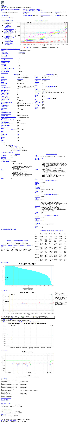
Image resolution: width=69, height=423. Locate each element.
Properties (9, 42)
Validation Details (9, 43)
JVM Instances (37, 156)
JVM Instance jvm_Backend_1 (51, 194)
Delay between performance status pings (9, 37)
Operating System (50, 74)
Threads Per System (5, 97)
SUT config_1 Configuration (7, 152)
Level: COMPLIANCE (6, 403)
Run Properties (4, 378)
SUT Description (8, 27)
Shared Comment (5, 126)
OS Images (3, 155)
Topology (9, 40)
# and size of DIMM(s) (6, 114)
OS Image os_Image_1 (51, 154)
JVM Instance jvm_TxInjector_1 (51, 215)
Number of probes (9, 31)
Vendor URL (4, 52)
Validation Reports (4, 400)
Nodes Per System (5, 62)
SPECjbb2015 (4, 6)
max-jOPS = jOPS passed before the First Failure (17, 240)
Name (2, 76)
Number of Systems (5, 90)
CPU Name (3, 85)
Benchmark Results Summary (7, 17)
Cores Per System (5, 94)
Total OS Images (4, 69)
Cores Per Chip (4, 96)
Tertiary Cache (4, 106)
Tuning (2, 169)
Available (3, 80)
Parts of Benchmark (37, 182)
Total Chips (3, 64)
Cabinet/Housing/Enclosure (7, 123)
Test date (57, 12)
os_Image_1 (15, 146)
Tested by (3, 12)
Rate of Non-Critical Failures (7, 319)
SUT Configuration (9, 41)
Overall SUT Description (9, 26)
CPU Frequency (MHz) (6, 102)
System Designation (5, 55)
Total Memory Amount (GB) (7, 68)
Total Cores (3, 65)
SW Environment (5, 71)
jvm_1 (42, 186)
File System (3, 111)
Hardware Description (3, 157)
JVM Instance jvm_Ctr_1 (51, 180)
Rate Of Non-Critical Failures (8, 34)
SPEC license (4, 15)
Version (2, 100)
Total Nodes (3, 59)
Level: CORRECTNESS (6, 409)
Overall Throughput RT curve (41, 20)
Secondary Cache (5, 105)
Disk (2, 109)
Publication (57, 15)
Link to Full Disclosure (9, 44)
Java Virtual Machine (50, 86)
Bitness (2, 138)
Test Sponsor (26, 12)
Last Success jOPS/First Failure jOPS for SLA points (51, 230)
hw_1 (12, 157)
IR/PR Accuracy (8, 38)
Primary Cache (4, 103)
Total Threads (4, 67)
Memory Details (4, 115)
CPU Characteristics (5, 87)
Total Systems (4, 56)
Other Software (49, 98)
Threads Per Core (5, 99)
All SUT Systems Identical (7, 58)
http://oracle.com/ (46, 90)
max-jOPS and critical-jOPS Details (9, 29)
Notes (2, 128)
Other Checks (3, 414)
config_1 (12, 145)
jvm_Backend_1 (17, 149)
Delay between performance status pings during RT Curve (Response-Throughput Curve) (20, 321)
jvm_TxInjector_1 (17, 150)
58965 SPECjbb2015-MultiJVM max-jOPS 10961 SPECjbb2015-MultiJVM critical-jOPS (32, 10)
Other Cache (4, 108)
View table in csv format (6, 398)
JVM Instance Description (37, 186)
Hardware (16, 74)
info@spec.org (13, 420)
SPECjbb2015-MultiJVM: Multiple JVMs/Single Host (7, 21)
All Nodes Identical (5, 61)
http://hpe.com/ (22, 52)
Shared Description (5, 125)
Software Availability (45, 15)
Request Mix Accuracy (9, 32)
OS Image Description (37, 159)
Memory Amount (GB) (6, 112)
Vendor (2, 50)
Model (2, 82)
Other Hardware (5, 122)
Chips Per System (5, 93)
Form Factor (4, 83)
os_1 (42, 158)
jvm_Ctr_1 (16, 147)
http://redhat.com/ (46, 79)
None (18, 134)
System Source (4, 53)
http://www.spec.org (5, 420)
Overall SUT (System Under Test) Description (10, 49)
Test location (43, 12)
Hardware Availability (28, 15)
